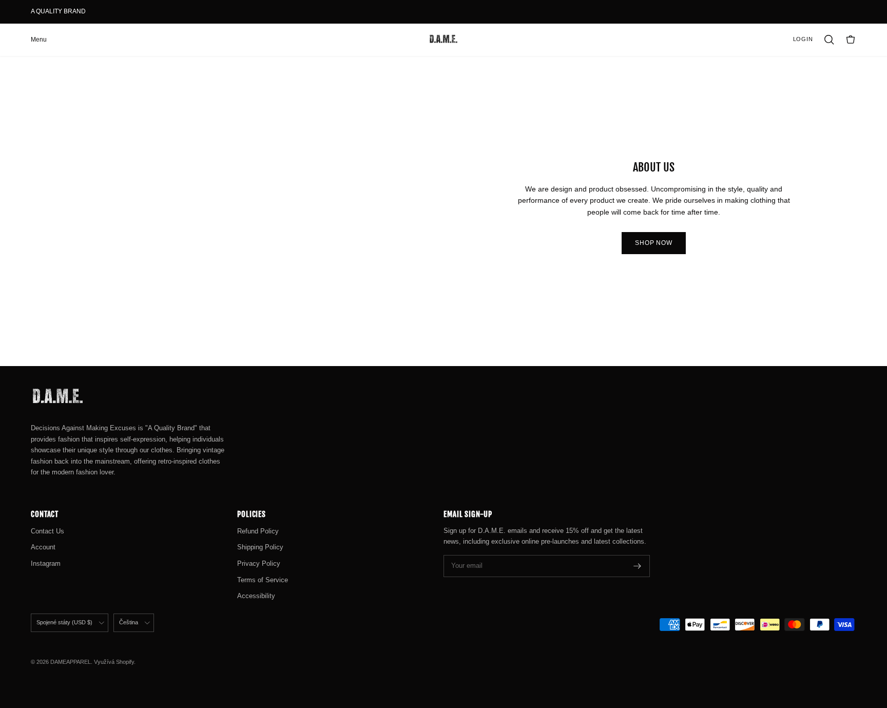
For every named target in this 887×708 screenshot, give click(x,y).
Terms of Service (262, 580)
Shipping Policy (260, 547)
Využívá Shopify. (115, 662)
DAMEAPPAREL (70, 662)
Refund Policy (258, 531)
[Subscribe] (637, 566)
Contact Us (47, 531)
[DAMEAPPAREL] (443, 39)
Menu (39, 39)
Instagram (46, 563)
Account (43, 547)
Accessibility (256, 596)
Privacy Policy (258, 563)
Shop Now (654, 242)
